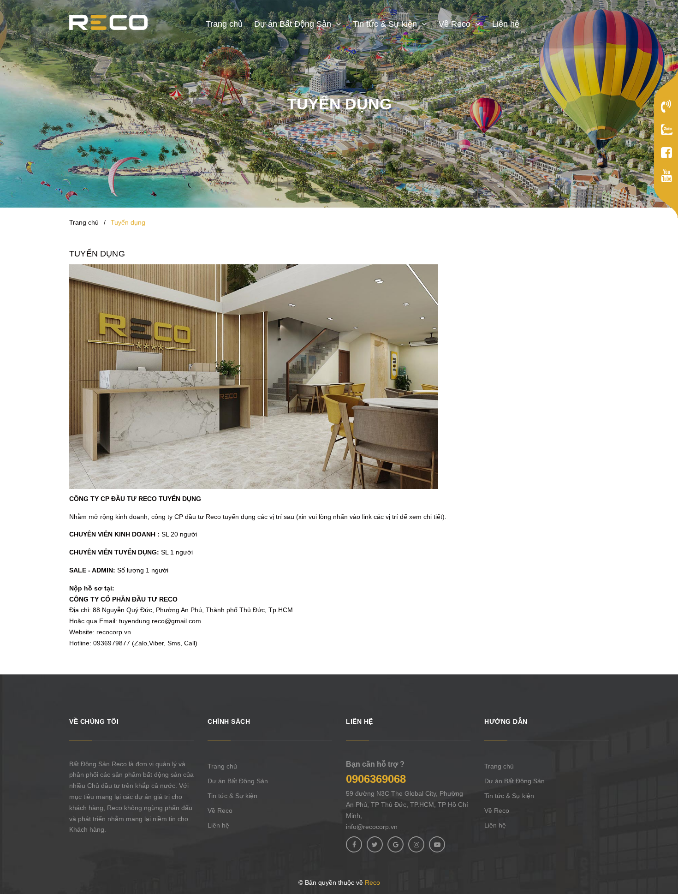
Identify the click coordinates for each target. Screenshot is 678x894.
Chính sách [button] (229, 721)
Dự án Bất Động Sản (238, 781)
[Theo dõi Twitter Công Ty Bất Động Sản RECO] (375, 844)
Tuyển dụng (97, 253)
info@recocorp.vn (372, 826)
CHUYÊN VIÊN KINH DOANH (112, 534)
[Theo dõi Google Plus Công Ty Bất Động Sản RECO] (395, 844)
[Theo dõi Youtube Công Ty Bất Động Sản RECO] (437, 844)
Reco (372, 882)
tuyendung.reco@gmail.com (160, 621)
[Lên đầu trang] (666, 838)
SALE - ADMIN (91, 570)
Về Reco (220, 810)
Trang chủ (222, 766)
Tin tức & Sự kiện (232, 795)
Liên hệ (218, 825)
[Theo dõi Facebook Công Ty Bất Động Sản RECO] (354, 844)
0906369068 (376, 779)
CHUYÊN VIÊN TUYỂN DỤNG (113, 552)
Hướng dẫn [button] (506, 721)
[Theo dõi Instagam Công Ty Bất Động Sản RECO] (416, 844)
